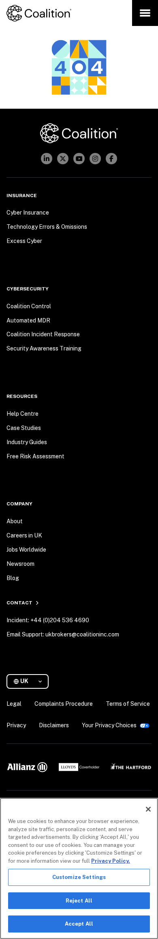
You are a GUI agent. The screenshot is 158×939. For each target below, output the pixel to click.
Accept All (79, 924)
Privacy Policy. (110, 861)
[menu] (145, 13)
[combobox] (30, 681)
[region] (79, 868)
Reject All (79, 901)
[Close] (148, 809)
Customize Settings (79, 877)
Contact (19, 603)
